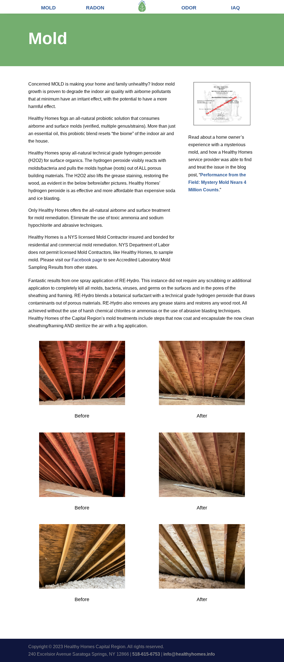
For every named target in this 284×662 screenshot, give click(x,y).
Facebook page (87, 259)
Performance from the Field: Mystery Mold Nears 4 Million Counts (217, 182)
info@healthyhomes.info (189, 654)
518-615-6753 (146, 654)
